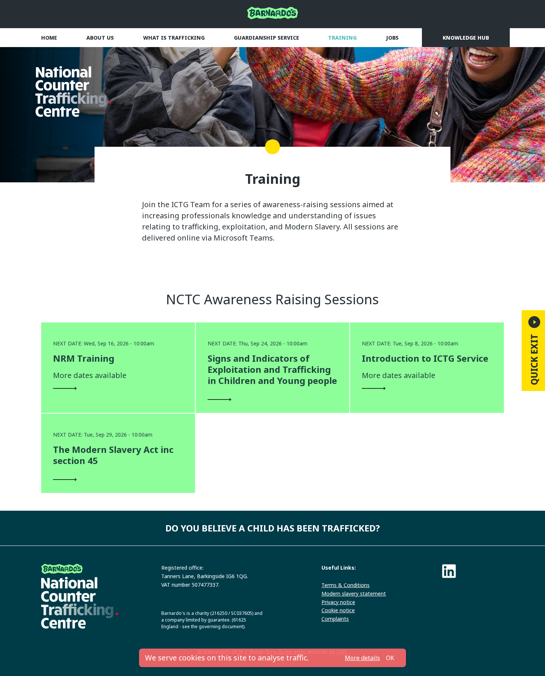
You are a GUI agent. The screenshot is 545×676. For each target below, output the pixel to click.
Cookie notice (338, 610)
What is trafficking (174, 37)
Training (342, 37)
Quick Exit (534, 359)
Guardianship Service (266, 37)
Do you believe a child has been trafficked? (272, 528)
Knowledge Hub (466, 37)
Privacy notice (338, 602)
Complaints (335, 618)
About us (100, 37)
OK (390, 658)
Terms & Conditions (345, 585)
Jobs (392, 37)
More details (362, 658)
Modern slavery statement (353, 593)
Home (49, 37)
